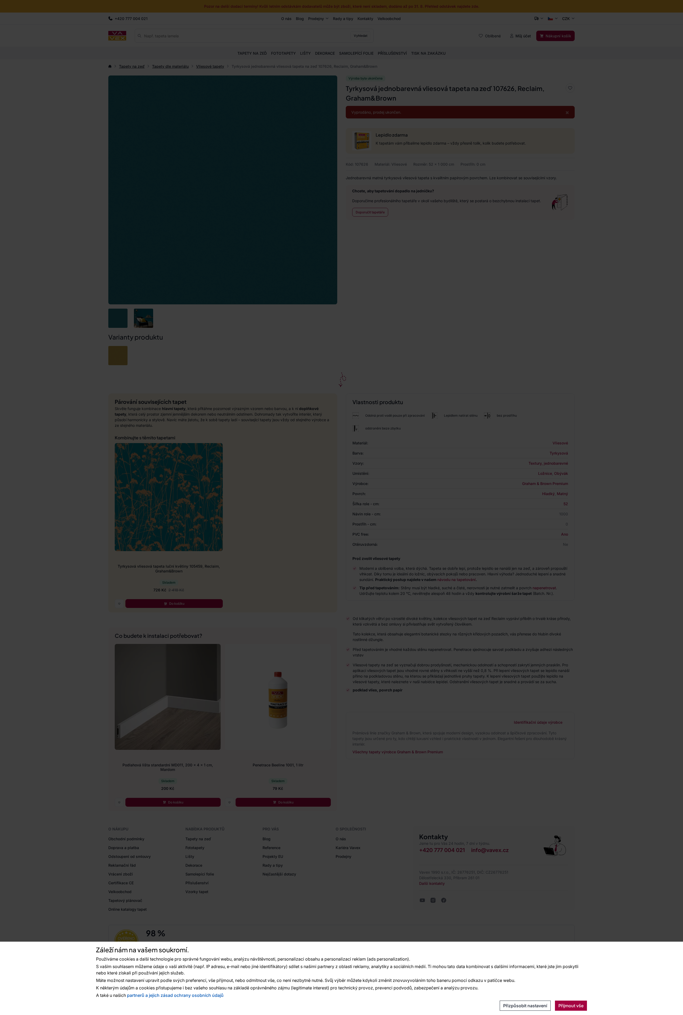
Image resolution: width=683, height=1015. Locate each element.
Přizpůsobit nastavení (525, 1005)
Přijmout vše (570, 1005)
